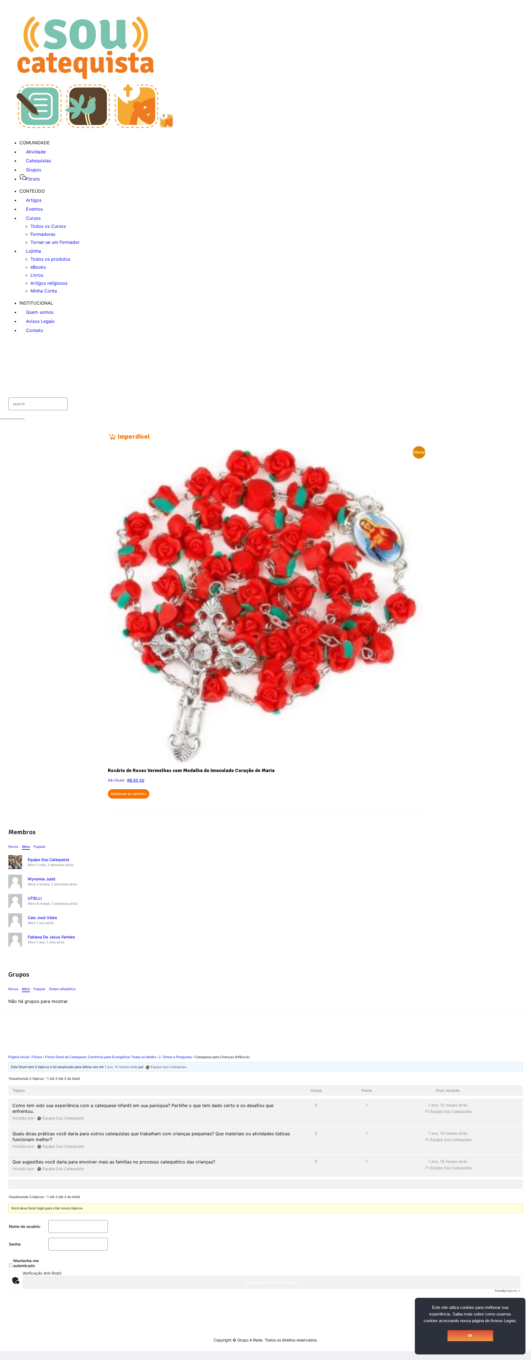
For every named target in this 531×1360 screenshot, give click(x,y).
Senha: (15, 1244)
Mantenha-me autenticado (26, 1263)
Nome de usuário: (25, 1226)
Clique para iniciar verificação (271, 1282)
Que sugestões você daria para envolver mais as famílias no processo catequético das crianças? (113, 1162)
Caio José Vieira (42, 917)
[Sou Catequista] (95, 126)
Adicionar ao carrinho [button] (129, 794)
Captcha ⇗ (507, 1290)
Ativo (26, 846)
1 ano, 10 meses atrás (121, 1067)
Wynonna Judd (41, 879)
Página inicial (18, 1057)
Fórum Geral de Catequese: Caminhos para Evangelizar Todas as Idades (100, 1057)
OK (470, 1336)
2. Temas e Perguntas (175, 1057)
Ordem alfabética (62, 989)
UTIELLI (35, 898)
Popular (39, 846)
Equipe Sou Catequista (48, 859)
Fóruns (37, 1057)
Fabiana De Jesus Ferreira (51, 937)
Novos (13, 846)
